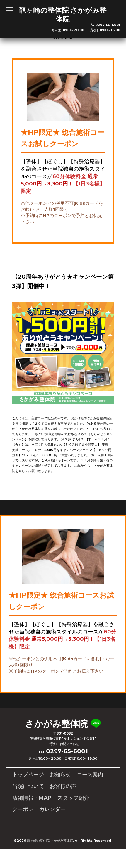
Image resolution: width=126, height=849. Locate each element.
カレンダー (52, 809)
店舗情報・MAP (32, 798)
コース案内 (90, 774)
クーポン (22, 809)
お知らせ (60, 774)
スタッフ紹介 (73, 798)
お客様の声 (63, 786)
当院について (28, 786)
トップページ (28, 774)
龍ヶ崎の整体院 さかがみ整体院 (63, 14)
